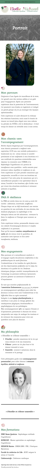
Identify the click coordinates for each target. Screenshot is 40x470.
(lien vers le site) (26, 287)
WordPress (16, 467)
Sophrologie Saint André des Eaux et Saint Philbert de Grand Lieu (20, 2)
